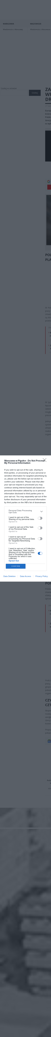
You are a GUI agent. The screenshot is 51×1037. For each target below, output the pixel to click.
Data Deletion (9, 576)
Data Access (25, 576)
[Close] (45, 461)
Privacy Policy (41, 576)
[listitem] (25, 511)
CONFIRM (15, 566)
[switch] (40, 518)
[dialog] (25, 518)
